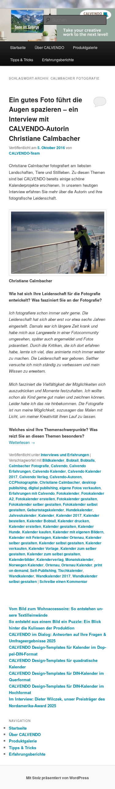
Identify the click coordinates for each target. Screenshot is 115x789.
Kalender (46, 515)
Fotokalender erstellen (35, 499)
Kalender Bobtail (41, 521)
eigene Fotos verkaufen (80, 487)
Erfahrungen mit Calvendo (32, 493)
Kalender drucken (73, 521)
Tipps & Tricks (21, 59)
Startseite (18, 47)
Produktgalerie (85, 47)
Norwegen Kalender (26, 565)
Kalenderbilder (22, 559)
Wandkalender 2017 (53, 576)
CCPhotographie (23, 482)
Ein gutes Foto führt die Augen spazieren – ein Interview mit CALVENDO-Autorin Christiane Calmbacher (45, 119)
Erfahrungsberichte (58, 59)
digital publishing (43, 487)
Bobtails (87, 460)
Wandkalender (21, 576)
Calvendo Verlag (33, 476)
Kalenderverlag (49, 559)
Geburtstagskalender (45, 510)
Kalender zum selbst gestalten (53, 554)
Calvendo (59, 465)
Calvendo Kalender (49, 471)
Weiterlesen (22, 442)
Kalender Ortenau (68, 537)
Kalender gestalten (59, 526)
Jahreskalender (22, 515)
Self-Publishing (43, 570)
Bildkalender (53, 460)
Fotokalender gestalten (77, 499)
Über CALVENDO (49, 47)
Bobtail (72, 460)
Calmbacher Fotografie (29, 465)
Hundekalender (79, 510)
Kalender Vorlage (44, 548)
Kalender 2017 (69, 515)
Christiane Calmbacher (60, 482)
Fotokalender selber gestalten (35, 504)
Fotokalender (67, 493)
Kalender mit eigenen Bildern (78, 532)
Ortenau (52, 565)
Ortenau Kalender (76, 565)
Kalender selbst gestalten (61, 543)
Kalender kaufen (36, 532)
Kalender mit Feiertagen (30, 537)
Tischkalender (70, 570)
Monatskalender (79, 559)
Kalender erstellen (25, 526)
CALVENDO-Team (24, 153)
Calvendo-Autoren (66, 476)
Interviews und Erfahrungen (65, 454)
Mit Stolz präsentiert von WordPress (57, 777)
